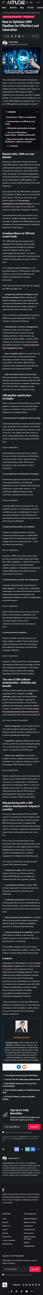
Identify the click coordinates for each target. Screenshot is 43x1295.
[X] (23, 1284)
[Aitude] (15, 2)
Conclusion (14, 146)
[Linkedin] (19, 1067)
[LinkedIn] (26, 1284)
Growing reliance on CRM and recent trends (20, 122)
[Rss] (39, 1284)
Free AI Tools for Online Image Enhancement (22, 1079)
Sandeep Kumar (13, 42)
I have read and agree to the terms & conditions (18, 1132)
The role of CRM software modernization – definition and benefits (20, 133)
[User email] (24, 1067)
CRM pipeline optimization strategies (21, 128)
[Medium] (29, 1284)
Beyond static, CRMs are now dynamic (21, 117)
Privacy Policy (18, 1138)
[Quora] (32, 1284)
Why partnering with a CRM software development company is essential (20, 140)
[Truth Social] (35, 1284)
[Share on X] (11, 36)
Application (28, 17)
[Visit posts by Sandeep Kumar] (4, 1158)
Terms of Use (23, 1136)
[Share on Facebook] (8, 36)
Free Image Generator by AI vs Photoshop (21, 1075)
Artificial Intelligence (12, 17)
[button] (4, 2)
